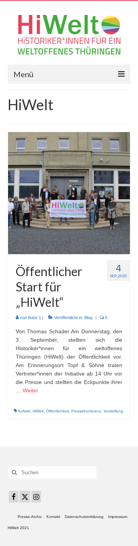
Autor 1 (34, 317)
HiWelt (38, 411)
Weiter (30, 390)
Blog (88, 317)
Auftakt (24, 411)
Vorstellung (113, 411)
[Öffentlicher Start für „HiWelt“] (69, 193)
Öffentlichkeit (57, 411)
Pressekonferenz (86, 411)
